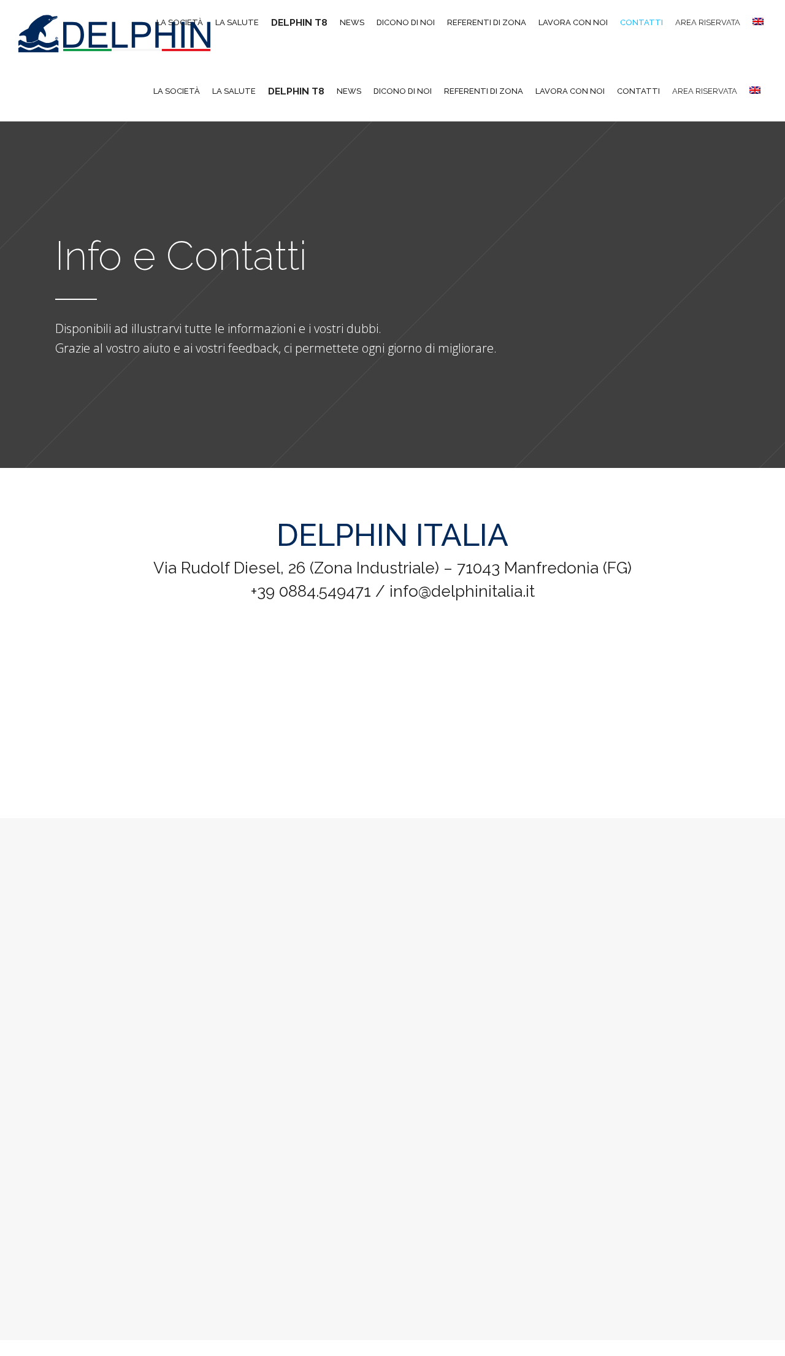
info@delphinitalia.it (462, 591)
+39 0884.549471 (311, 591)
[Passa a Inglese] (756, 91)
